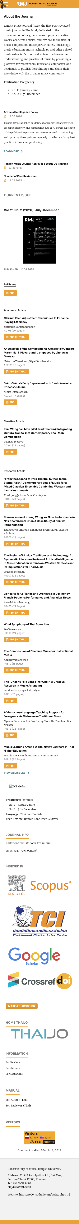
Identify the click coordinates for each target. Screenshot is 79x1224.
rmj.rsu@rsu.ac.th (19, 1187)
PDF (11, 293)
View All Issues (15, 772)
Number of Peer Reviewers (20, 176)
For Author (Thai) (17, 1100)
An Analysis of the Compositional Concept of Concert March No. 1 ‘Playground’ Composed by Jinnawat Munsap (39, 352)
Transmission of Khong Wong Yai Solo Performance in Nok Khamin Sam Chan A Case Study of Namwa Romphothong (39, 520)
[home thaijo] (39, 1037)
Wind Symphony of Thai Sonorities (26, 624)
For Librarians (14, 1073)
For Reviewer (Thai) (18, 1105)
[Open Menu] (6, 4)
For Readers (13, 1062)
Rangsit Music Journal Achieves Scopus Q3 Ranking (36, 163)
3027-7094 (19, 850)
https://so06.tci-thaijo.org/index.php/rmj (44, 1194)
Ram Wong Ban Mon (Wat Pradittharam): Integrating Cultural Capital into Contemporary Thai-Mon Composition (38, 432)
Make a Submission (21, 1006)
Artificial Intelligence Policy (21, 111)
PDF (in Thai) (17, 337)
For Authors (13, 1068)
